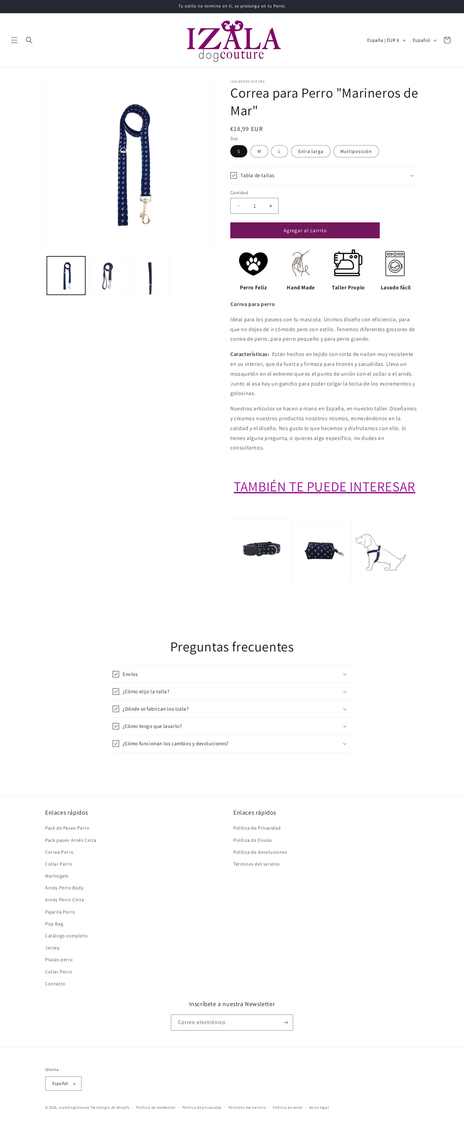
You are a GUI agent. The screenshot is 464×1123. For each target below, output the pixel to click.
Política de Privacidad (257, 828)
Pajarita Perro (60, 912)
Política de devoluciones (260, 852)
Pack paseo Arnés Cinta (70, 840)
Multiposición (356, 151)
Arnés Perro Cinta (64, 900)
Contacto (55, 984)
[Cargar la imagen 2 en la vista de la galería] (108, 275)
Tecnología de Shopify (110, 1107)
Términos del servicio (256, 864)
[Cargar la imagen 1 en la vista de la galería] (66, 275)
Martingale (57, 876)
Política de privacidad (201, 1107)
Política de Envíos (252, 840)
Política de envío (288, 1107)
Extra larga (310, 151)
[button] (14, 40)
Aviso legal (319, 1107)
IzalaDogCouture (74, 1107)
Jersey (52, 948)
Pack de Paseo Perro (67, 828)
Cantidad (239, 192)
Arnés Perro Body (64, 888)
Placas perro (59, 959)
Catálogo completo (66, 936)
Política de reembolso (155, 1107)
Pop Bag (54, 924)
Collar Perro (58, 864)
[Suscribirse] (285, 1023)
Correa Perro (59, 852)
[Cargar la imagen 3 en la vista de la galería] (150, 275)
